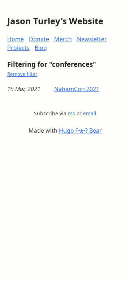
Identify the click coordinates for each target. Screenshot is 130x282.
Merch (63, 39)
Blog (41, 48)
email (89, 113)
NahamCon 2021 (76, 89)
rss (71, 113)
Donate (39, 39)
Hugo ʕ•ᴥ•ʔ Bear (80, 130)
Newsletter (92, 39)
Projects (18, 48)
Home (15, 39)
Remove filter (22, 74)
